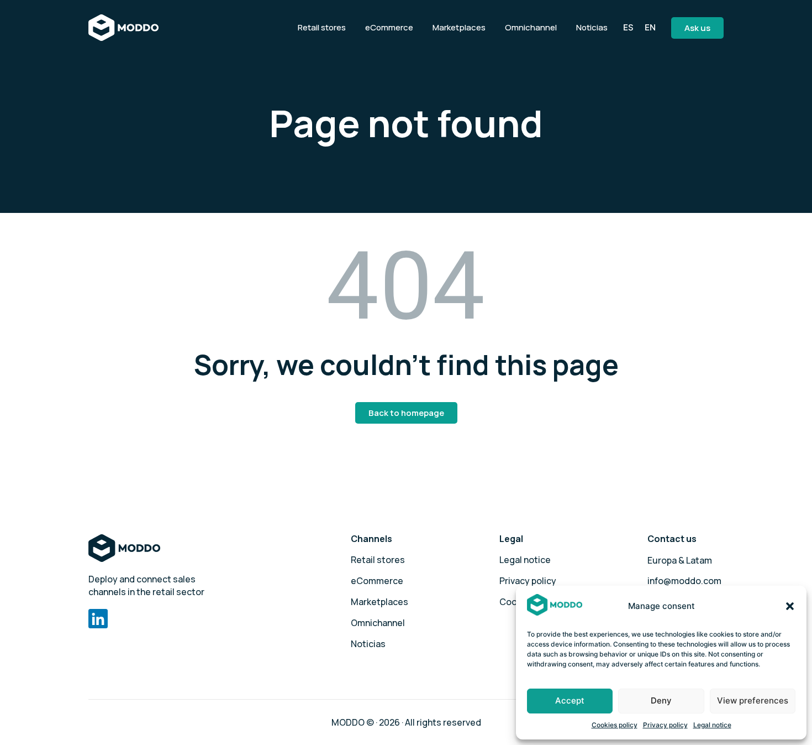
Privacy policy (665, 725)
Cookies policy (614, 725)
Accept (569, 700)
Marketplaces (459, 27)
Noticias (592, 27)
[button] (789, 606)
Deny (661, 700)
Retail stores (322, 27)
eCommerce (389, 27)
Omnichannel (531, 27)
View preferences (752, 700)
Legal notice (712, 725)
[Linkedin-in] (98, 618)
